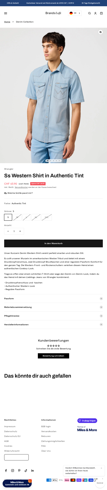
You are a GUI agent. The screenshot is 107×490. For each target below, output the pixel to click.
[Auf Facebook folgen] (6, 470)
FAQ (43, 446)
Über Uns (46, 451)
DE (75, 13)
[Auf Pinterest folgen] (19, 470)
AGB (6, 441)
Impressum (10, 426)
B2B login (46, 426)
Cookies (8, 446)
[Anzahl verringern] (8, 231)
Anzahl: (8, 225)
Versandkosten (21, 187)
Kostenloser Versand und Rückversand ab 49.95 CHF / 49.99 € (50, 3)
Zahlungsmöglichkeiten (53, 441)
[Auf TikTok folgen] (26, 470)
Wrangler (8, 169)
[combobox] (75, 13)
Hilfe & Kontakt (13, 3)
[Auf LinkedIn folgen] (32, 470)
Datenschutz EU (12, 436)
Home (7, 21)
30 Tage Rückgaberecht (91, 3)
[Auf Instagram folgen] (12, 470)
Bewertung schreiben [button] (53, 355)
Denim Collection (25, 21)
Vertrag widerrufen (16, 457)
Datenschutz (10, 431)
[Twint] (98, 480)
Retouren (46, 436)
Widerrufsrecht (11, 451)
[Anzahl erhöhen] (20, 231)
